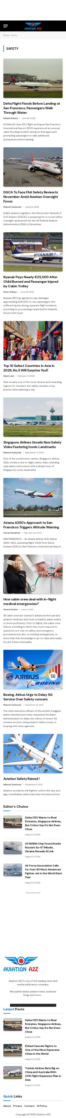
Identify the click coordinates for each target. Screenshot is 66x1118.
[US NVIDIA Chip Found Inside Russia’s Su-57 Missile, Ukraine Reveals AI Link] (12, 847)
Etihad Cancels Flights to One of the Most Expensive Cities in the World (42, 1050)
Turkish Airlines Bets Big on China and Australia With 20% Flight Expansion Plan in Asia (43, 1074)
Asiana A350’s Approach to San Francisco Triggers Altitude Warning (31, 524)
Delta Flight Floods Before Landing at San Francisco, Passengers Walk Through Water (31, 108)
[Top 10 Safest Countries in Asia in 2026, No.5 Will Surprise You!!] (33, 340)
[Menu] (5, 26)
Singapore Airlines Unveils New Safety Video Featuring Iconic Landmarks (32, 444)
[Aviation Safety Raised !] (33, 753)
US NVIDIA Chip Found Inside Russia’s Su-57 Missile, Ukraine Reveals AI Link (43, 847)
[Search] (61, 26)
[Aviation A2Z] (33, 25)
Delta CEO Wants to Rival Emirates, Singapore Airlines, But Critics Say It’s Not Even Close (43, 823)
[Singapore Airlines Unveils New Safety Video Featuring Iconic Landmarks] (33, 417)
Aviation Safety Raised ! (21, 778)
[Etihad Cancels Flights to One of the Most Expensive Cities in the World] (12, 1050)
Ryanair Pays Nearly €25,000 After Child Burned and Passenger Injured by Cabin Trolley (30, 281)
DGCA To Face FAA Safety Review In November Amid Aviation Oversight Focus (30, 196)
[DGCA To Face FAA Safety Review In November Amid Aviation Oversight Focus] (33, 166)
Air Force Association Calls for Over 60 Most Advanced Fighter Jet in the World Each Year (43, 871)
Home (6, 35)
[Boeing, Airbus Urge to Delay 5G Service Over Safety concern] (33, 669)
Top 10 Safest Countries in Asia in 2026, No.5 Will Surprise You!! (28, 368)
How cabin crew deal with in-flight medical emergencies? (29, 601)
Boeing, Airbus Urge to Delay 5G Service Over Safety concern (27, 696)
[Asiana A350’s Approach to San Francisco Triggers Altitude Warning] (33, 497)
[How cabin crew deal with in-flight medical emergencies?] (33, 574)
